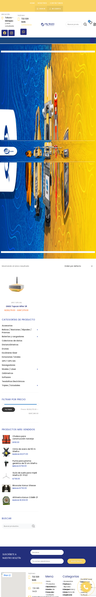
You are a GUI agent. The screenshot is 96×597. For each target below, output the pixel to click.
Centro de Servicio (50, 589)
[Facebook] (5, 33)
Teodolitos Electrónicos (13, 381)
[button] (27, 273)
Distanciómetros (10, 344)
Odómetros (7, 373)
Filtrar (8, 409)
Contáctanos (56, 3)
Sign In (42, 9)
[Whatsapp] (23, 32)
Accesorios (7, 325)
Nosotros (42, 3)
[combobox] (78, 266)
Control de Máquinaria (67, 595)
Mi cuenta (56, 9)
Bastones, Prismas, (67, 584)
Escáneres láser (9, 352)
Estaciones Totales (11, 357)
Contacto (50, 595)
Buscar (85, 24)
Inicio (36, 147)
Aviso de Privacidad (49, 592)
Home (32, 3)
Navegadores (8, 365)
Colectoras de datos (12, 340)
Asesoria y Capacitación (50, 586)
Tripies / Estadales (11, 385)
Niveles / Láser (9, 369)
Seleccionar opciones (16, 316)
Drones (5, 348)
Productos (50, 584)
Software (6, 377)
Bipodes (66, 586)
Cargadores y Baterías (69, 589)
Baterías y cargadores (13, 336)
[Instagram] (11, 33)
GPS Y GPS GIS (9, 361)
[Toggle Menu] (92, 40)
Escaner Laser (86, 579)
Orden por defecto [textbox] (72, 266)
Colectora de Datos (68, 592)
